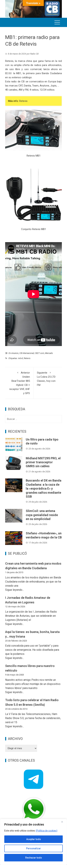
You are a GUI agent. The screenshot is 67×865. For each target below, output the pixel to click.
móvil (20, 358)
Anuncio (15, 353)
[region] (33, 842)
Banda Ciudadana (52, 73)
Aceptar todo (33, 839)
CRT (20, 85)
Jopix (53, 85)
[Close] (63, 822)
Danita (27, 85)
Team (35, 85)
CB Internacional (26, 353)
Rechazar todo (33, 857)
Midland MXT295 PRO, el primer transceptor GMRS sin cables (43, 462)
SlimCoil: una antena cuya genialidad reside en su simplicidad (42, 515)
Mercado (49, 353)
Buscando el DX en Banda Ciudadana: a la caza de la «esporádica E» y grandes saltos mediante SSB (43, 488)
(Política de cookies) (46, 830)
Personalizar (33, 848)
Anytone (44, 85)
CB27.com (39, 353)
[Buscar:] (33, 419)
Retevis (23, 101)
